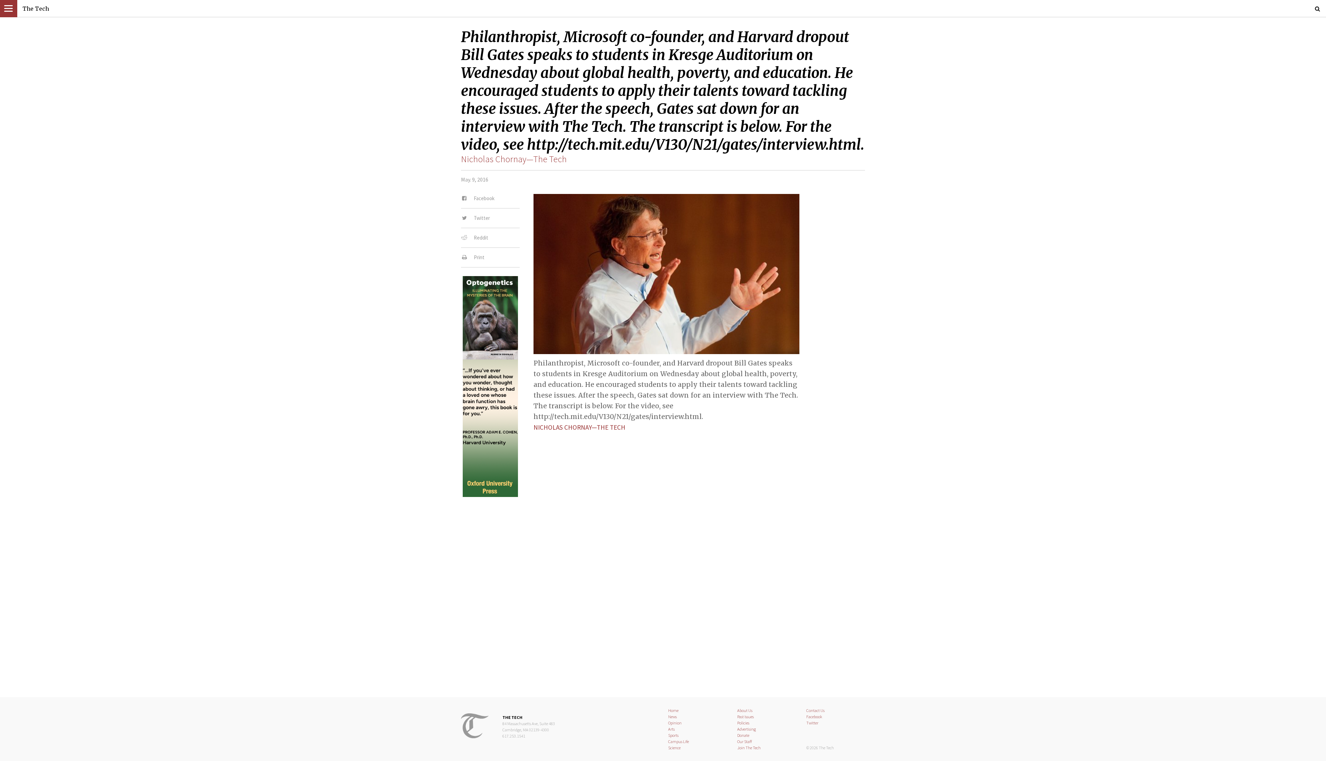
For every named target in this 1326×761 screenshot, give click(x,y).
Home (673, 710)
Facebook (814, 716)
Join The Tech (749, 747)
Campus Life (678, 741)
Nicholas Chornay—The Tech (514, 159)
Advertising (746, 729)
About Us (744, 710)
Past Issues (745, 716)
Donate (743, 735)
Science (674, 747)
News (672, 716)
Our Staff (744, 741)
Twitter (812, 722)
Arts (671, 729)
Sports (673, 735)
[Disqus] (663, 591)
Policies (743, 722)
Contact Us (815, 710)
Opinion (675, 722)
